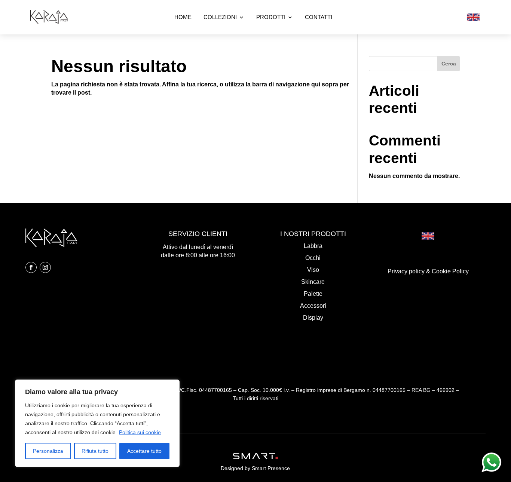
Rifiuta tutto (95, 451)
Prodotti (270, 17)
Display (313, 317)
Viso (313, 270)
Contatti (318, 17)
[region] (97, 423)
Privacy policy (406, 271)
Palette (313, 294)
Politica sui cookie (140, 432)
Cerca (448, 64)
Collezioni (220, 17)
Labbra (313, 246)
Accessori (313, 306)
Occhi (313, 258)
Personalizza (48, 451)
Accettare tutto (144, 451)
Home (183, 17)
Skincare (313, 282)
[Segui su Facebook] (31, 267)
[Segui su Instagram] (45, 267)
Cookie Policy (450, 271)
